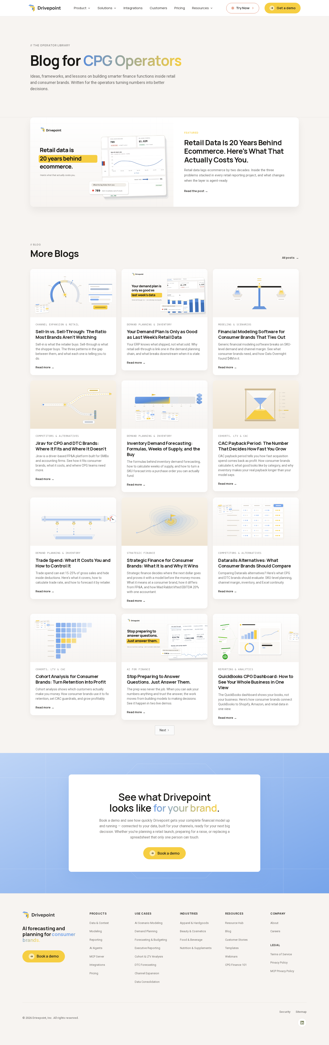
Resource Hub (234, 923)
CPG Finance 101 (236, 964)
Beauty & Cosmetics (193, 931)
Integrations (133, 8)
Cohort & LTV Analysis (149, 956)
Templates (232, 948)
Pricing (179, 8)
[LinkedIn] (302, 1022)
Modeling (96, 931)
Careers (275, 931)
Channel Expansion (147, 973)
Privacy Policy (279, 962)
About (274, 923)
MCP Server (97, 956)
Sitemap (301, 1011)
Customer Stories (236, 939)
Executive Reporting (147, 948)
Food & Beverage (191, 939)
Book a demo (168, 853)
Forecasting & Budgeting (151, 939)
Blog (228, 931)
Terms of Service (281, 954)
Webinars (231, 956)
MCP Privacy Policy (282, 971)
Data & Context (99, 923)
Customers (158, 8)
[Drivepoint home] (44, 8)
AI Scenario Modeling (148, 923)
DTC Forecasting (145, 964)
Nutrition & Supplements (196, 948)
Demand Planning (146, 931)
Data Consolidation (147, 981)
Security (284, 1011)
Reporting (96, 939)
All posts (290, 258)
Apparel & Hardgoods (194, 923)
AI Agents (96, 948)
